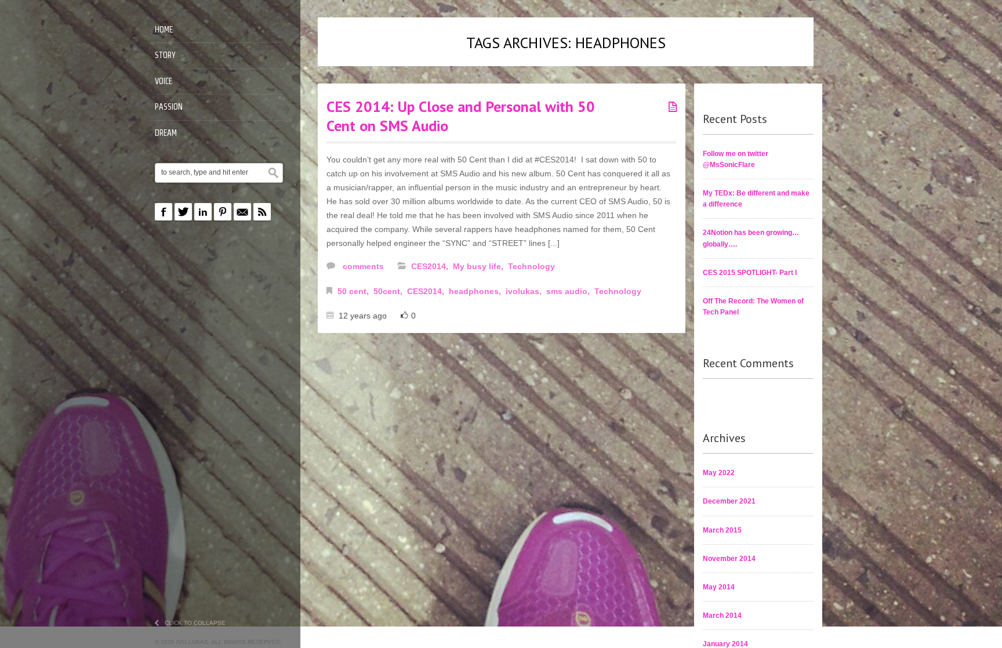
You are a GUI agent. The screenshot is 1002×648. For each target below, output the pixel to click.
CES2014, (431, 266)
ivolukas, (525, 291)
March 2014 (722, 615)
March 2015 (722, 530)
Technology (531, 266)
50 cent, (354, 291)
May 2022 (719, 473)
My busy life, (479, 266)
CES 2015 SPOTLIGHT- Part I (750, 273)
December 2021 (729, 501)
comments (362, 266)
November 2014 (729, 559)
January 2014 (725, 644)
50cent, (389, 291)
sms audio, (569, 291)
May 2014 (719, 587)
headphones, (476, 291)
